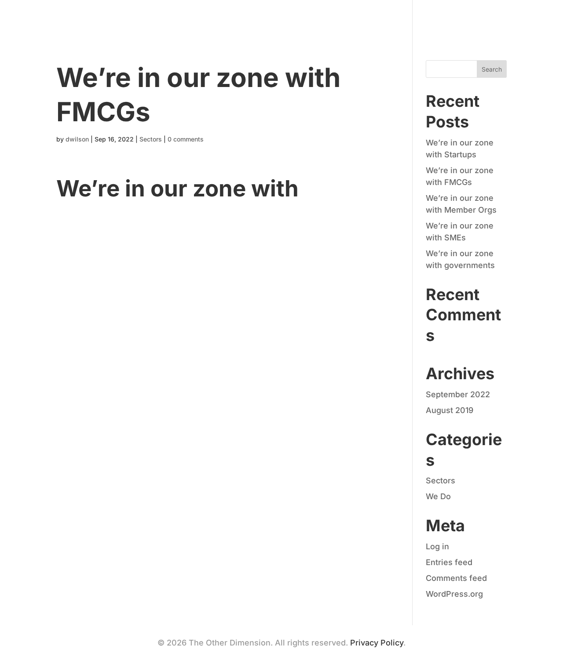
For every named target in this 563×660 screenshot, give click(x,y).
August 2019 (449, 410)
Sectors (150, 139)
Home (367, 19)
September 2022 (458, 394)
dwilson (77, 139)
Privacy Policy (376, 642)
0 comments (186, 139)
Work (447, 19)
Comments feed (456, 578)
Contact (490, 19)
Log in (437, 546)
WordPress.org (454, 593)
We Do (438, 496)
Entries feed (449, 562)
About (407, 19)
